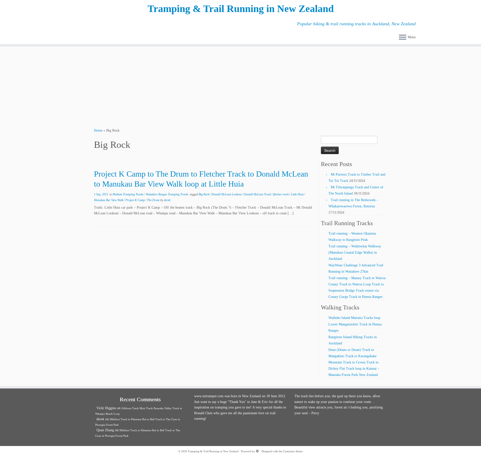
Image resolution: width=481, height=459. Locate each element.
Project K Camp (136, 200)
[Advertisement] (240, 87)
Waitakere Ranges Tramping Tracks (167, 194)
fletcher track (281, 194)
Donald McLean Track (258, 194)
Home (98, 130)
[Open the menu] (402, 37)
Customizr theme (293, 451)
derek (167, 200)
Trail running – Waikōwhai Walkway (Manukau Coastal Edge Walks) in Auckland (354, 252)
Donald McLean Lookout (226, 194)
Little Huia (297, 194)
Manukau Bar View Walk (109, 200)
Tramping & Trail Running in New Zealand (241, 8)
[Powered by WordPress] (257, 450)
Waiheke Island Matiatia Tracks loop (354, 318)
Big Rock (204, 194)
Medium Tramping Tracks (128, 194)
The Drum (153, 200)
